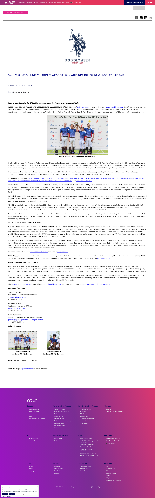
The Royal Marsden (84, 181)
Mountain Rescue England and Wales (67, 178)
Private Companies (34, 411)
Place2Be (124, 178)
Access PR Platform (59, 409)
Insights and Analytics (60, 425)
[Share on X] (141, 17)
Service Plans (58, 438)
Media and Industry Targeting (62, 420)
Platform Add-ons (59, 441)
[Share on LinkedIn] (145, 17)
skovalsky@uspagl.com (17, 297)
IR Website (83, 411)
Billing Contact (110, 478)
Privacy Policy (96, 487)
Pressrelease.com (85, 471)
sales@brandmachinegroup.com (96, 284)
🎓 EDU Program (111, 443)
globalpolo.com (103, 258)
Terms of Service (86, 487)
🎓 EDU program (75, 2)
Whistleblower (84, 423)
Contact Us (137, 8)
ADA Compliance (85, 413)
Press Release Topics (86, 438)
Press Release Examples (113, 441)
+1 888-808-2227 (111, 468)
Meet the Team (58, 468)
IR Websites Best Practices (87, 447)
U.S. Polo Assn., (83, 107)
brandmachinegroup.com (22, 284)
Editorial (108, 475)
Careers (56, 473)
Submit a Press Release (133, 2)
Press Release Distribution (61, 411)
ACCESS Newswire (85, 466)
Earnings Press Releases (87, 418)
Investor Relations (59, 471)
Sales (107, 471)
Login (149, 2)
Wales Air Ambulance (43, 178)
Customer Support (111, 473)
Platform (31, 468)
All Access (108, 409)
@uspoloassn (62, 252)
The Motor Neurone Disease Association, (24, 181)
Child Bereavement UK (93, 178)
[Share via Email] (150, 17)
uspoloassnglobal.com (39, 252)
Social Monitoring (59, 423)
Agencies (31, 413)
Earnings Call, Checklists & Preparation (87, 450)
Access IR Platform (85, 409)
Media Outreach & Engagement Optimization (89, 441)
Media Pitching (58, 416)
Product (31, 466)
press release (27, 369)
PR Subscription (33, 438)
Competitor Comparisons (87, 444)
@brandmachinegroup (51, 284)
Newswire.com (84, 468)
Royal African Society (111, 178)
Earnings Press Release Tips (88, 453)
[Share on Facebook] (136, 17)
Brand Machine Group (114, 107)
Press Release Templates (113, 438)
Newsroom (65, 2)
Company (31, 471)
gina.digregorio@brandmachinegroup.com (25, 320)
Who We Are (57, 466)
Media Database (59, 413)
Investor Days (84, 420)
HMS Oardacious (65, 181)
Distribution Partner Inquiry (113, 480)
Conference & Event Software (114, 411)
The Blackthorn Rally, (50, 181)
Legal (30, 416)
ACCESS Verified (59, 427)
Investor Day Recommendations (89, 455)
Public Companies (34, 409)
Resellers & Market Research (37, 418)
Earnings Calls (84, 416)
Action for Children (136, 178)
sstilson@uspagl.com (16, 308)
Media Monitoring (59, 418)
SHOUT (30, 178)
